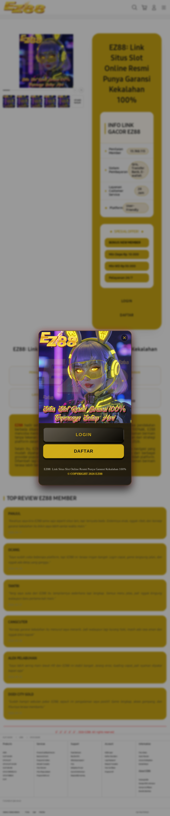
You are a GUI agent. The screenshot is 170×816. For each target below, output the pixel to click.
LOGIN (84, 434)
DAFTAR (83, 451)
